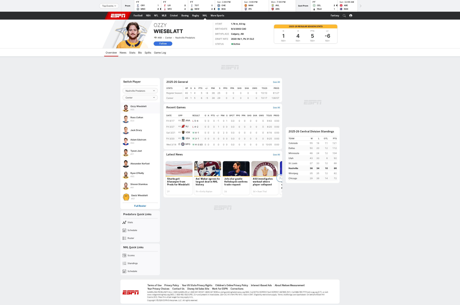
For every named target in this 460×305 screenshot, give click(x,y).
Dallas (292, 148)
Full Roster (140, 206)
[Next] (360, 6)
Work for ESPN (220, 289)
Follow (163, 43)
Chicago (293, 178)
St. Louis (293, 163)
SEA (188, 138)
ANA (188, 120)
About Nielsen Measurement (290, 285)
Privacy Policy (171, 285)
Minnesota (294, 153)
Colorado (293, 143)
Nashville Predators (185, 37)
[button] (344, 15)
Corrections (237, 289)
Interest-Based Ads (261, 285)
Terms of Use (154, 285)
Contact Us (178, 289)
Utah (291, 158)
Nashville (293, 168)
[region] (231, 93)
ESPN (118, 16)
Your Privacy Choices (158, 289)
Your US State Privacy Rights (197, 285)
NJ (187, 126)
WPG (187, 144)
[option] (179, 178)
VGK (188, 132)
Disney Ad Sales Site (198, 289)
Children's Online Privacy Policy (231, 285)
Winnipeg (293, 173)
